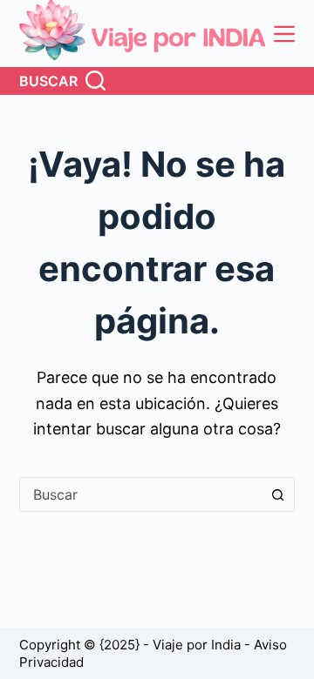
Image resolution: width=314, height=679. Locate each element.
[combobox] (141, 494)
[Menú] (284, 34)
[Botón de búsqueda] (277, 494)
